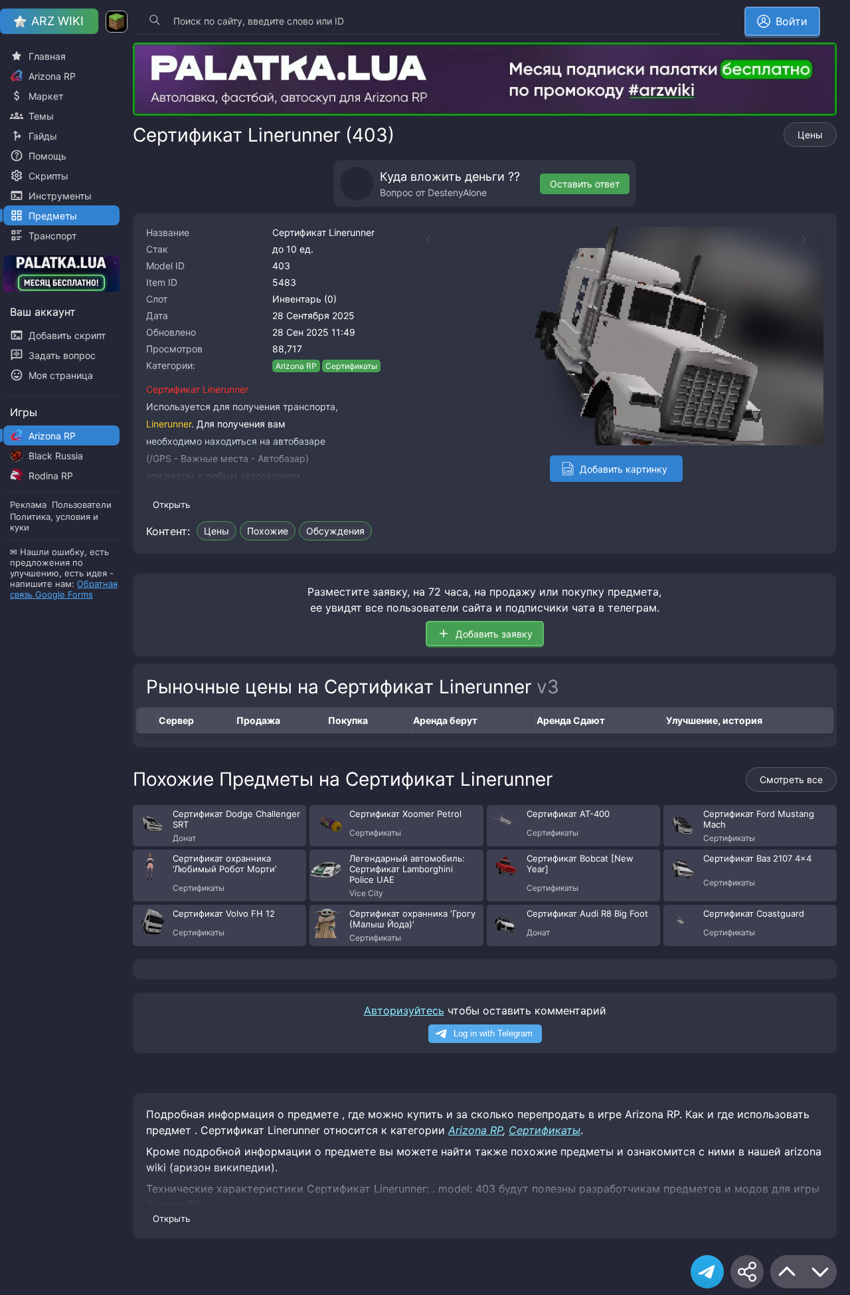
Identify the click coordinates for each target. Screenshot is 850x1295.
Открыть (171, 504)
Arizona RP (296, 366)
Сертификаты (351, 366)
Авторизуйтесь (404, 1010)
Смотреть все (791, 779)
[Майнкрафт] (117, 22)
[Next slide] (810, 239)
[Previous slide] (421, 239)
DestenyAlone (457, 192)
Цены (810, 134)
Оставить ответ (585, 183)
